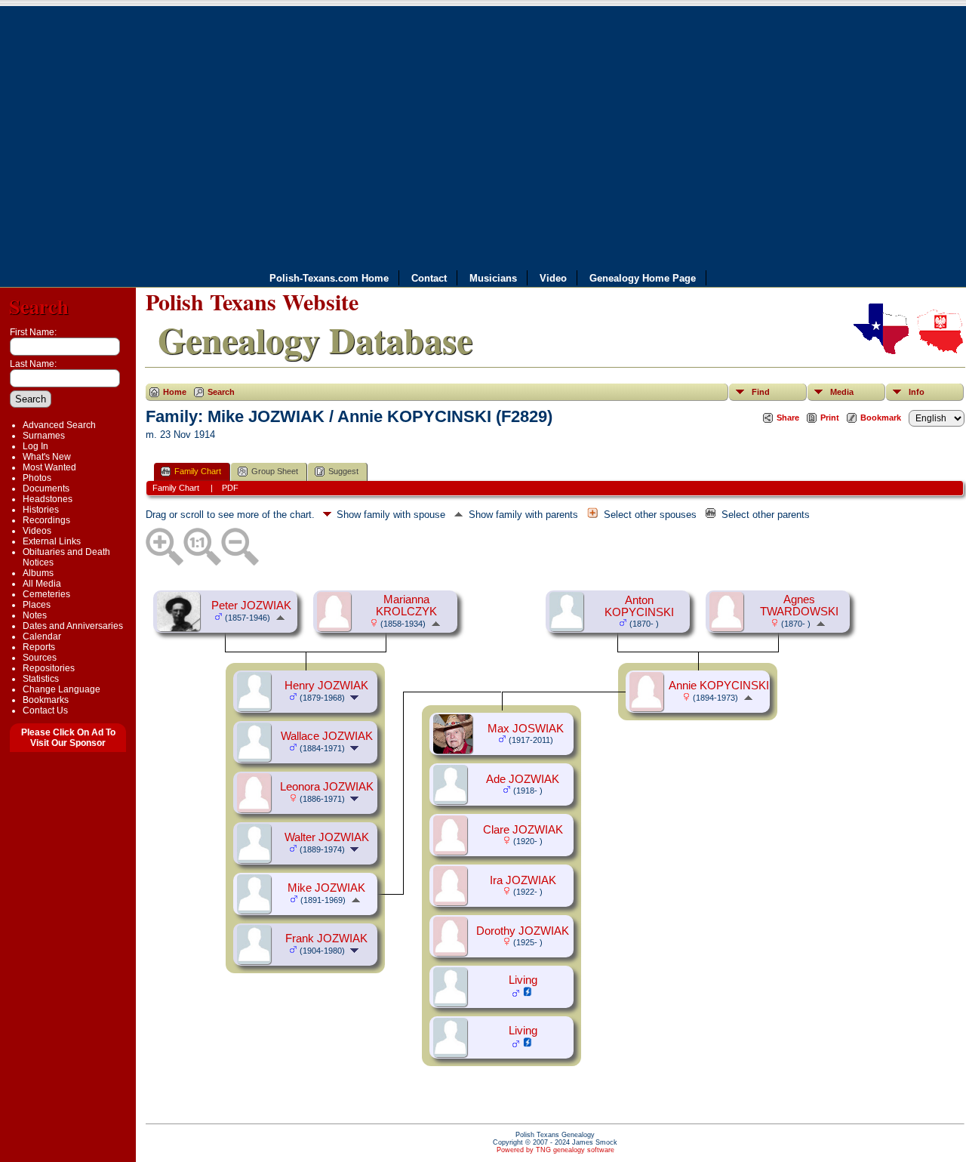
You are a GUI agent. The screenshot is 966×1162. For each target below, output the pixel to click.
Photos (37, 478)
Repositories (49, 668)
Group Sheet (274, 471)
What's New (47, 457)
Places (37, 604)
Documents (46, 488)
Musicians (493, 278)
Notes (35, 615)
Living (523, 980)
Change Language (61, 689)
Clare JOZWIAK (523, 830)
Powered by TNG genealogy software (555, 1150)
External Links (52, 541)
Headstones (47, 499)
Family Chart (197, 471)
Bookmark (880, 417)
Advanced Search (59, 425)
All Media (42, 583)
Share (788, 417)
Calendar (42, 636)
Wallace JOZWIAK (327, 736)
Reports (39, 647)
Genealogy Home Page (642, 278)
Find (761, 391)
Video (553, 278)
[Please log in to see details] (528, 994)
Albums (38, 573)
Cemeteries (46, 594)
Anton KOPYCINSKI (639, 606)
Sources (40, 657)
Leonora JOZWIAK (327, 787)
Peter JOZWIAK (251, 605)
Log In (35, 446)
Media (842, 391)
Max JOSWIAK (526, 729)
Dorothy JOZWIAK (522, 931)
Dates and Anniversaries (73, 626)
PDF (230, 487)
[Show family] (356, 697)
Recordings (46, 520)
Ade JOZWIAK (522, 779)
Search (39, 306)
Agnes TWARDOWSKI (799, 605)
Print (829, 417)
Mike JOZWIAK (326, 888)
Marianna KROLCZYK (406, 605)
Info (916, 391)
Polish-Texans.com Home (329, 278)
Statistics (41, 678)
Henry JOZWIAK (326, 686)
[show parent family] (280, 617)
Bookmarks (46, 700)
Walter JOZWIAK (327, 837)
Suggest (343, 471)
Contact (429, 278)
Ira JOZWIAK (523, 880)
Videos (37, 531)
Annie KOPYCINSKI (719, 686)
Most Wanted (49, 467)
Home (174, 391)
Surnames (44, 435)
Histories (41, 509)
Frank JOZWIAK (326, 938)
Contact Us (45, 710)
